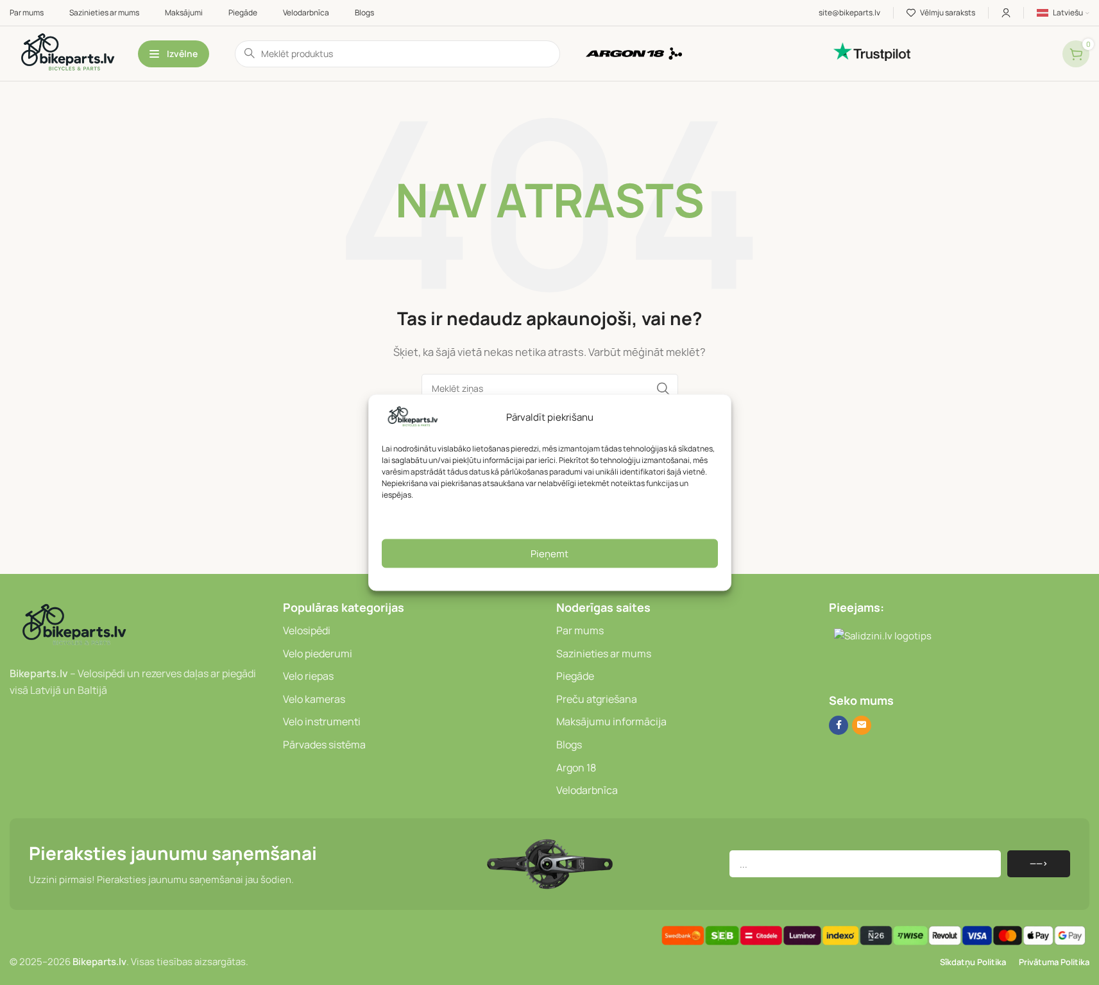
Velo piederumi (317, 653)
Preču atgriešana (596, 699)
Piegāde (575, 676)
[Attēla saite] (74, 625)
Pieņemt (549, 553)
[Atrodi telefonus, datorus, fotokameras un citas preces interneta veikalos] (834, 670)
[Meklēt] (663, 388)
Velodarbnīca (587, 790)
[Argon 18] (703, 53)
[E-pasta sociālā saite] (861, 725)
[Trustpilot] (941, 51)
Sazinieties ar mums (603, 653)
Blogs (569, 744)
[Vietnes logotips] (67, 53)
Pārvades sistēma (324, 744)
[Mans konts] (1006, 13)
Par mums (580, 630)
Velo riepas (308, 676)
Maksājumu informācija (611, 721)
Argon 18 (576, 768)
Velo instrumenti (322, 721)
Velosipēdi (306, 630)
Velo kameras (314, 699)
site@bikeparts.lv (849, 12)
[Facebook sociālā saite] (838, 725)
